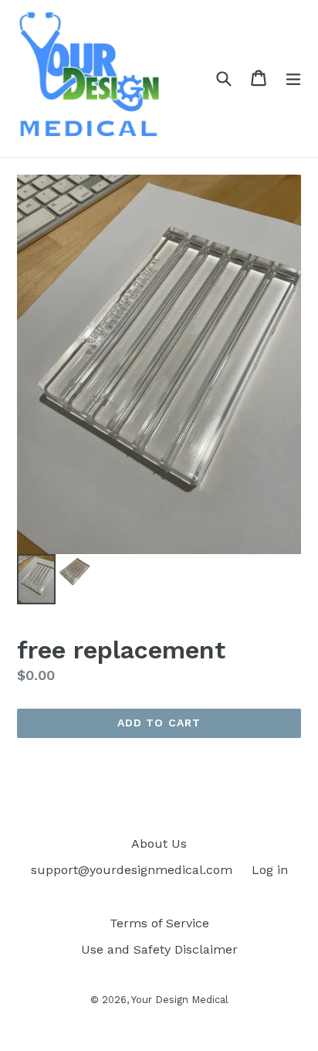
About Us (159, 843)
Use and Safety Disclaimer (159, 949)
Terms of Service (159, 923)
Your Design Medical (179, 999)
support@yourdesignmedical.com (131, 869)
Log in (270, 869)
